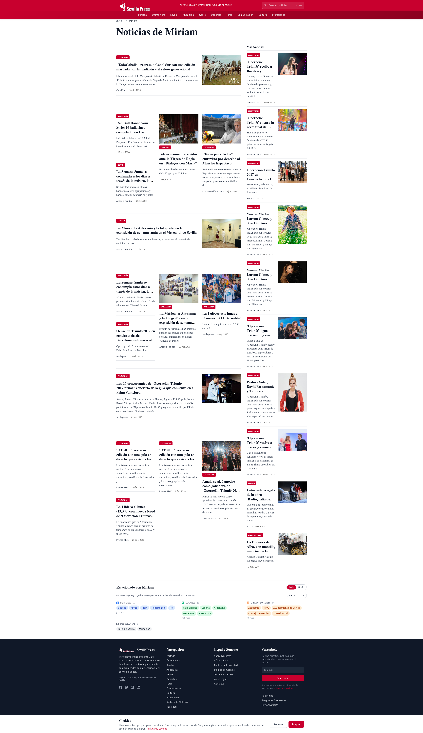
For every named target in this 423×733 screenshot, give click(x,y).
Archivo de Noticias (177, 702)
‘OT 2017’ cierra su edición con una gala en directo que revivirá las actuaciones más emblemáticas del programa (133, 461)
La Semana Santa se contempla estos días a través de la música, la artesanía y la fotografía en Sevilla (134, 180)
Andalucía (188, 14)
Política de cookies (157, 728)
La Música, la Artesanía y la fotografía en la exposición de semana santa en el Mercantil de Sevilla (177, 322)
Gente (202, 14)
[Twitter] (126, 687)
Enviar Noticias (270, 704)
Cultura (263, 14)
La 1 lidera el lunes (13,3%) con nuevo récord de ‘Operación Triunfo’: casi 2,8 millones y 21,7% (135, 513)
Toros (229, 14)
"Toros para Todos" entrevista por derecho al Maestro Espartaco (221, 158)
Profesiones (278, 14)
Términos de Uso (223, 674)
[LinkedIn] (138, 687)
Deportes (216, 14)
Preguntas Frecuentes (274, 700)
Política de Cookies (224, 669)
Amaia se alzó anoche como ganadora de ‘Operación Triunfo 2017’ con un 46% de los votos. (221, 488)
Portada (142, 14)
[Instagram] (132, 687)
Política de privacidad (283, 688)
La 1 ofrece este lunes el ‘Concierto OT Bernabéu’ (221, 316)
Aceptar (296, 724)
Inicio (119, 20)
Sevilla (173, 14)
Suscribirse (283, 678)
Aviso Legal (220, 679)
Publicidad (267, 695)
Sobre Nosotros (222, 655)
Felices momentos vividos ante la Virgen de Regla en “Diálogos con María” (178, 158)
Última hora (158, 14)
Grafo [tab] (301, 587)
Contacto (219, 683)
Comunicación (245, 14)
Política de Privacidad (226, 665)
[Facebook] (120, 687)
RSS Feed (172, 706)
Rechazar (278, 724)
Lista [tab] (291, 587)
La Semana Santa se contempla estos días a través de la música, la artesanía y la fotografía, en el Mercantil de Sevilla (135, 291)
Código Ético (221, 660)
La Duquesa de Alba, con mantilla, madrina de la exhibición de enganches (261, 551)
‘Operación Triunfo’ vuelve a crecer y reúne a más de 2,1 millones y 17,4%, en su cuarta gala (260, 449)
